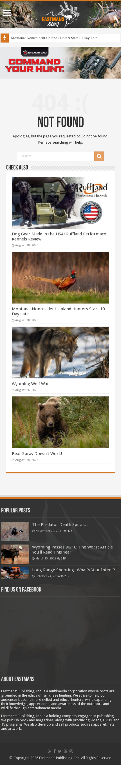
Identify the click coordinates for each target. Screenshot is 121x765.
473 (69, 530)
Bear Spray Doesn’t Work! (37, 453)
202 (66, 576)
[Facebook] (54, 751)
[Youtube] (65, 751)
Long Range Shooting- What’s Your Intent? (73, 569)
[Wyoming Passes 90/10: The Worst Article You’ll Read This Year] (15, 554)
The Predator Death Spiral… (60, 524)
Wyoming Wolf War (30, 383)
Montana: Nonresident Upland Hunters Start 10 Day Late (54, 38)
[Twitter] (59, 751)
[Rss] (50, 751)
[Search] (99, 156)
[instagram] (71, 751)
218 (63, 558)
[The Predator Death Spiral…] (15, 531)
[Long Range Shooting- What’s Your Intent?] (15, 573)
